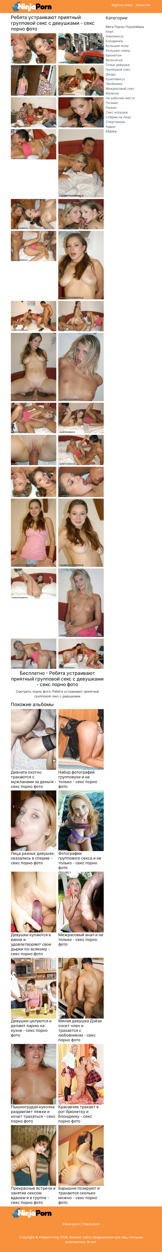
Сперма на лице (118, 117)
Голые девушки (118, 65)
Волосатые (114, 60)
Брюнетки (114, 55)
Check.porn (91, 1224)
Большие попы (117, 46)
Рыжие (111, 107)
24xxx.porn (70, 1224)
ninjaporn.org (49, 1237)
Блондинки (114, 41)
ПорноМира (134, 27)
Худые (110, 127)
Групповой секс (118, 69)
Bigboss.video (122, 5)
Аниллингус (115, 36)
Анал (109, 31)
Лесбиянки (114, 84)
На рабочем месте (120, 98)
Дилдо (111, 74)
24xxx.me (143, 5)
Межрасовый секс (120, 88)
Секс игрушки (117, 112)
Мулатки (112, 93)
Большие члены (118, 50)
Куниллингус (115, 79)
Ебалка (111, 131)
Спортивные (115, 122)
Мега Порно (115, 27)
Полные (112, 103)
